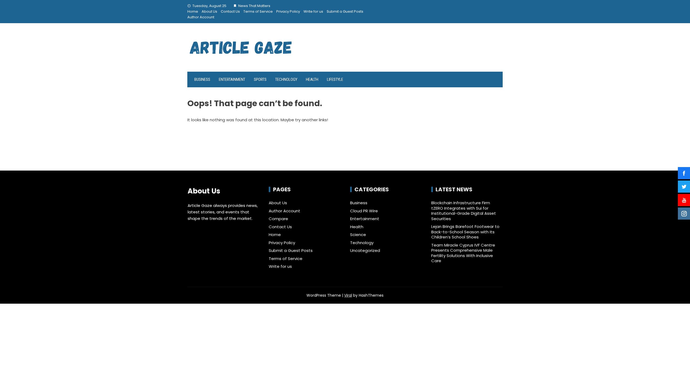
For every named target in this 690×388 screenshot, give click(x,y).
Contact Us (230, 11)
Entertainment (232, 79)
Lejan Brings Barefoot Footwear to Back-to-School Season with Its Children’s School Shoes (465, 232)
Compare (278, 218)
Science (358, 234)
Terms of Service (258, 11)
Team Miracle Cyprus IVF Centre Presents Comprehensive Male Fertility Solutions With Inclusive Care (463, 253)
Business (202, 79)
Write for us (313, 11)
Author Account (200, 17)
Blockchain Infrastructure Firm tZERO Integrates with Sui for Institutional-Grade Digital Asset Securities (463, 210)
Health (312, 79)
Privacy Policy (288, 11)
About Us (209, 11)
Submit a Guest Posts (345, 11)
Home (192, 11)
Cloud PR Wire (364, 211)
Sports (260, 79)
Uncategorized (365, 250)
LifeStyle (335, 79)
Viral (348, 295)
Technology (286, 79)
